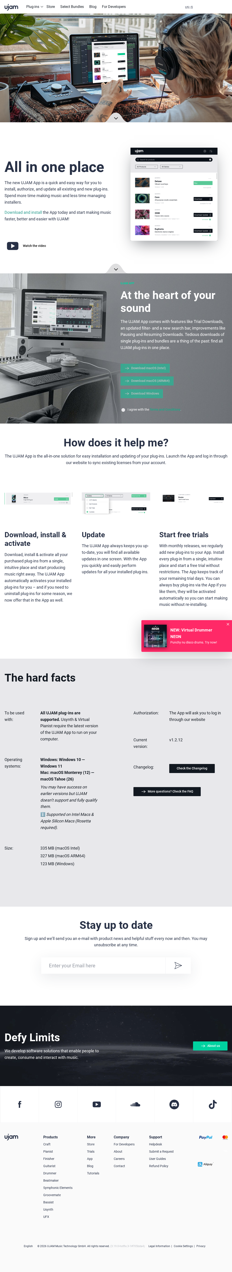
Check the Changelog (192, 768)
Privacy (200, 1246)
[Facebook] (19, 1104)
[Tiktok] (212, 1104)
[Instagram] (58, 1104)
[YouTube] (96, 1104)
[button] (188, 6)
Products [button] (50, 1137)
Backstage (201, 10)
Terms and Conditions (165, 409)
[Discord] (174, 1104)
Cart (213, 10)
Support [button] (155, 1137)
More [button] (91, 1137)
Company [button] (121, 1137)
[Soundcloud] (135, 1104)
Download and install (23, 212)
